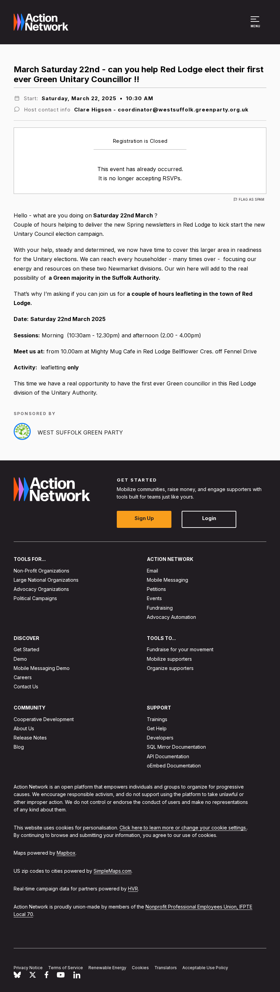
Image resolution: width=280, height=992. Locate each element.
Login (209, 518)
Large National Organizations (46, 580)
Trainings (157, 719)
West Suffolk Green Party (80, 432)
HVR (133, 888)
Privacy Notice (28, 967)
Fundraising (160, 608)
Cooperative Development (44, 719)
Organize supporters (170, 668)
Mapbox (66, 853)
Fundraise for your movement (180, 649)
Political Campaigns (35, 598)
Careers (23, 677)
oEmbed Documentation (174, 765)
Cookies (140, 967)
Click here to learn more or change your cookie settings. (183, 827)
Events (154, 598)
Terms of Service (65, 967)
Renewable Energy (107, 967)
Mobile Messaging (167, 580)
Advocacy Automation (171, 617)
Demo (20, 659)
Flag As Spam (251, 199)
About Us (24, 728)
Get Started (26, 649)
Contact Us (26, 686)
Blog (19, 747)
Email (152, 571)
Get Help (157, 728)
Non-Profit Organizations (41, 571)
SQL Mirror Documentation (176, 747)
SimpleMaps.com (112, 871)
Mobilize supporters (169, 659)
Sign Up (144, 518)
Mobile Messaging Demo (42, 668)
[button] (256, 25)
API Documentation (168, 756)
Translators (165, 967)
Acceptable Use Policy (205, 967)
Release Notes (30, 738)
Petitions (156, 589)
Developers (160, 738)
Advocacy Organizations (41, 589)
